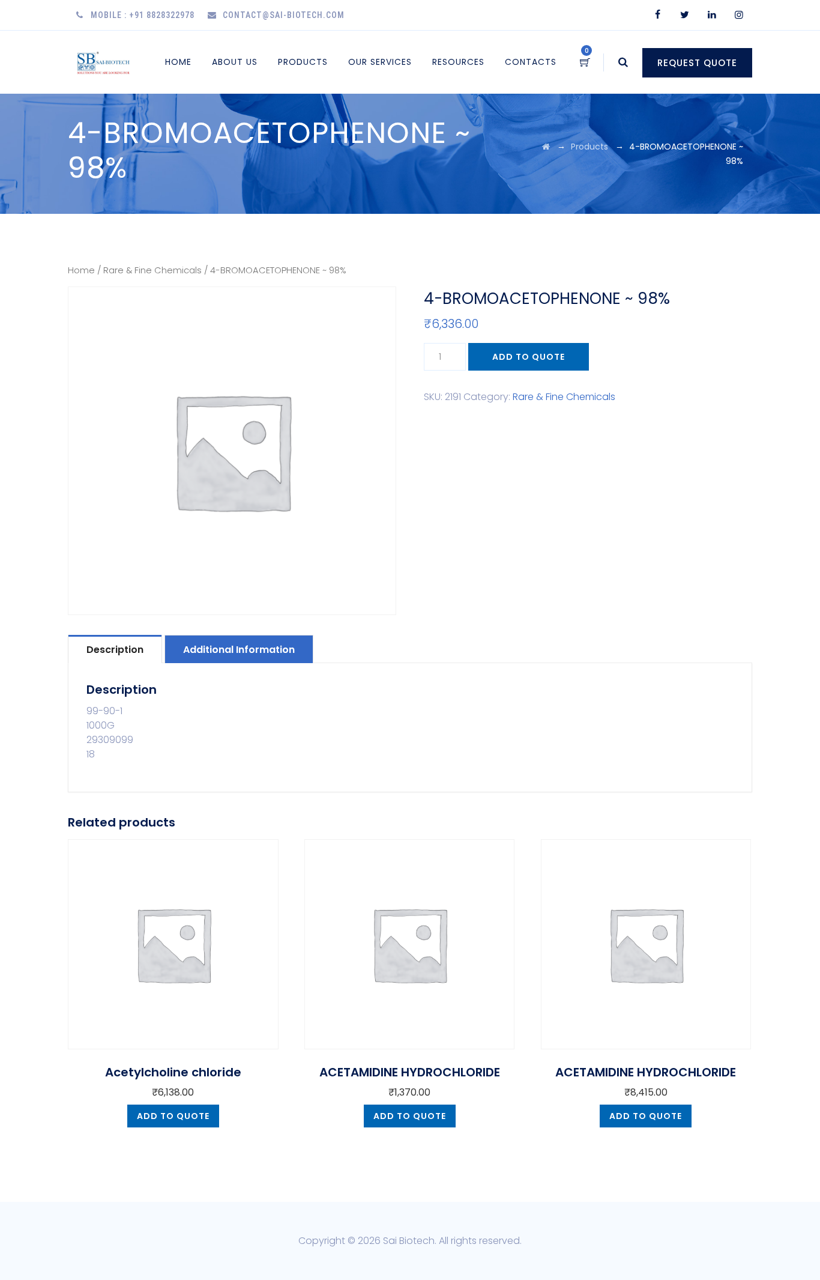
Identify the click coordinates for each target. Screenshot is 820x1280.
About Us (235, 62)
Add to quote (528, 357)
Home (178, 62)
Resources (458, 62)
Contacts (530, 62)
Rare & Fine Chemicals (152, 270)
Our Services (380, 62)
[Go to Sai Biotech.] (546, 147)
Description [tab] (114, 650)
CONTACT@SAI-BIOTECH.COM (284, 15)
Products (303, 62)
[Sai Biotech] (104, 62)
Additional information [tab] (239, 650)
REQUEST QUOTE (697, 62)
